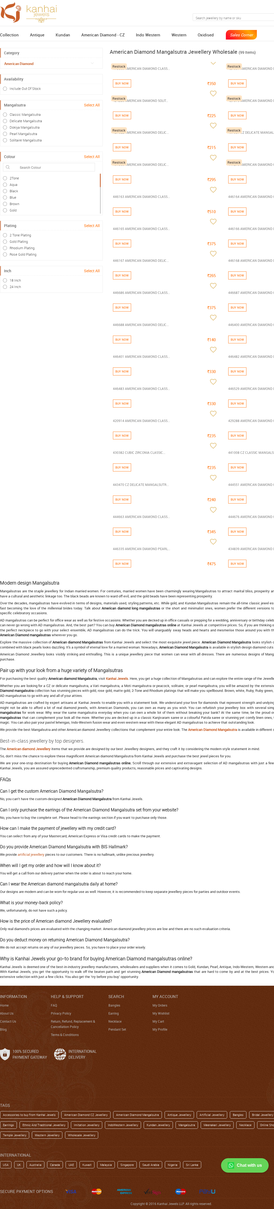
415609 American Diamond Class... (141, 68)
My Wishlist (161, 1013)
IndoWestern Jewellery (123, 1125)
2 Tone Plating (20, 235)
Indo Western (148, 34)
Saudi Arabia (150, 1165)
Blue (13, 197)
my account (165, 996)
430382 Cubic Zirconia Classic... (139, 452)
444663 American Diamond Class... (141, 517)
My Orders (160, 1005)
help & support (67, 996)
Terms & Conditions (65, 1035)
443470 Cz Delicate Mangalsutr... (141, 484)
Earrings (8, 1125)
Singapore (127, 1165)
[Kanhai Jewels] (31, 12)
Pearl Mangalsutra (23, 133)
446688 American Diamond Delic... (141, 325)
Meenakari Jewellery (217, 1125)
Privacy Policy (61, 1013)
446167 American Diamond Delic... (141, 260)
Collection (9, 34)
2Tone (14, 178)
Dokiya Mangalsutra (25, 127)
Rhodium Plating (22, 247)
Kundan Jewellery (158, 1125)
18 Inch (15, 280)
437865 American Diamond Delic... (141, 164)
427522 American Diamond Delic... (141, 132)
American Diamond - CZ (103, 34)
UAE (71, 1165)
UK (19, 1165)
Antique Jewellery (179, 1115)
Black (14, 191)
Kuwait (87, 1165)
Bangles (114, 1005)
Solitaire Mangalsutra (26, 140)
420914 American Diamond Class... (141, 421)
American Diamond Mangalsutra (137, 1115)
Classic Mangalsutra (25, 114)
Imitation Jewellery (86, 1125)
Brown (14, 203)
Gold (13, 210)
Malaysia (106, 1165)
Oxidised (206, 34)
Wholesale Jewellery (81, 1135)
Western (179, 34)
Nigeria (172, 1165)
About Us (6, 1013)
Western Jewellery (47, 1135)
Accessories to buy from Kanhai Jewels (29, 1115)
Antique (37, 34)
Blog (3, 1029)
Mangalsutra (186, 1125)
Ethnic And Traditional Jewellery (43, 1125)
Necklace (114, 1021)
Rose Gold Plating (23, 254)
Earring (113, 1013)
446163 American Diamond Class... (141, 196)
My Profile (160, 1029)
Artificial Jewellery (212, 1115)
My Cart (158, 1021)
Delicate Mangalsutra (26, 120)
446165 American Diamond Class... (141, 229)
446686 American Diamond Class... (141, 292)
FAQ (54, 1005)
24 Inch (15, 286)
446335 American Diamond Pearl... (141, 549)
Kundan (63, 34)
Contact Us (8, 1021)
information (13, 996)
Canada (55, 1165)
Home (4, 1005)
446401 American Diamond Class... (141, 356)
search (116, 996)
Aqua (13, 184)
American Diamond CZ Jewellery (86, 1115)
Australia (35, 1165)
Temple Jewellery (14, 1135)
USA (6, 1165)
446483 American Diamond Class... (141, 388)
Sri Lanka (192, 1165)
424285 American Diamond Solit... (140, 100)
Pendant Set (117, 1029)
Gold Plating (19, 241)
